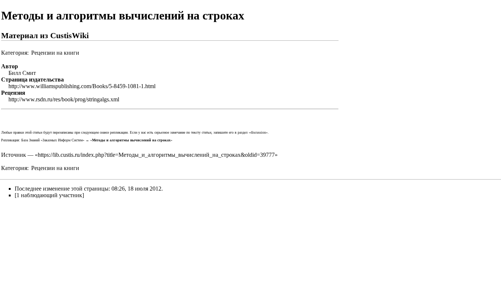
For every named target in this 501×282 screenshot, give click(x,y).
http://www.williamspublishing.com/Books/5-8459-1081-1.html (82, 86)
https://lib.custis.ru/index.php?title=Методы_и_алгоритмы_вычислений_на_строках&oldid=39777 (156, 155)
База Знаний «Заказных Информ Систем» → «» (96, 140)
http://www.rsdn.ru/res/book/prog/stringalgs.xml (63, 99)
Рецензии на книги (55, 53)
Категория (14, 53)
